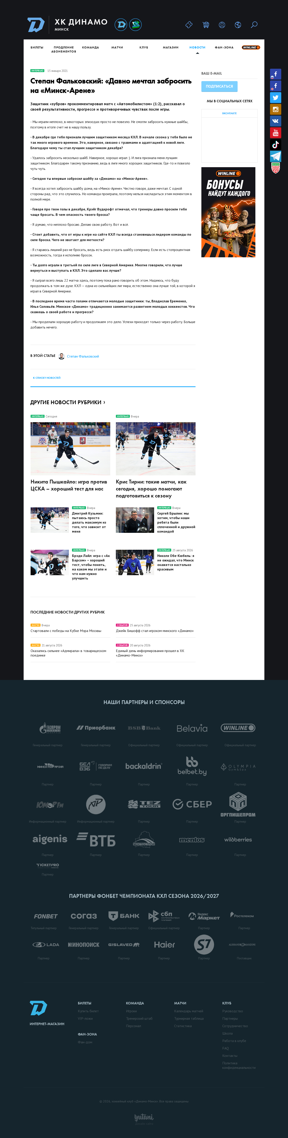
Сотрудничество (235, 1026)
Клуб (144, 47)
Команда (90, 47)
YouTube (275, 132)
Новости (197, 47)
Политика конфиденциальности (239, 1065)
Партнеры (230, 1018)
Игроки (131, 1011)
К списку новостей (47, 378)
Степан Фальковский (83, 356)
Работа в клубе (234, 1040)
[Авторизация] (222, 24)
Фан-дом (85, 1042)
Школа (227, 1033)
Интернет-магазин (47, 1024)
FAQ (225, 1048)
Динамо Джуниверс (135, 24)
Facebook (275, 74)
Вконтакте (275, 121)
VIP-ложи (85, 1018)
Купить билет (88, 1011)
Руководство (232, 1011)
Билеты (37, 47)
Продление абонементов (63, 49)
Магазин (171, 47)
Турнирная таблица (189, 1018)
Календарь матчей (188, 1011)
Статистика (183, 1026)
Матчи (117, 47)
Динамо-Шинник (121, 24)
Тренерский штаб (139, 1018)
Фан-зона (224, 47)
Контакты (229, 1055)
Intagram (275, 109)
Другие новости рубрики (65, 402)
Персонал (133, 1026)
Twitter (275, 97)
